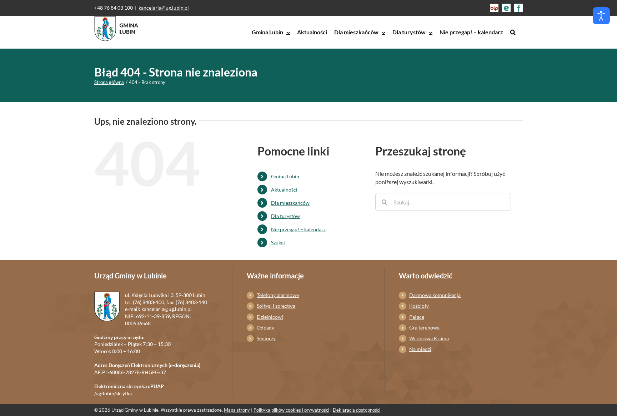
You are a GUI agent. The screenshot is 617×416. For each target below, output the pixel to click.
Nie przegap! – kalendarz (298, 229)
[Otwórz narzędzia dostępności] (601, 15)
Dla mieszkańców (290, 203)
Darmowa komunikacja (435, 295)
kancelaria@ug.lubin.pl (164, 8)
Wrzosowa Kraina (429, 338)
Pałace (416, 317)
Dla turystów (285, 216)
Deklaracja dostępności (356, 410)
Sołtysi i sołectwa (276, 306)
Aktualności (284, 190)
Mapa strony (237, 410)
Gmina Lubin (285, 176)
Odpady (265, 328)
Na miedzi (420, 349)
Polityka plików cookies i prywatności (291, 410)
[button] (513, 32)
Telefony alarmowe (278, 295)
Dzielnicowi (270, 317)
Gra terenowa (424, 328)
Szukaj (278, 242)
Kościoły (419, 306)
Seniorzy (266, 338)
